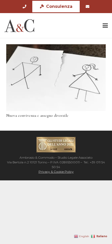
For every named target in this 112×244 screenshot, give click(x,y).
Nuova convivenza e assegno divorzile (37, 115)
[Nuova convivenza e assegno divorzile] (56, 77)
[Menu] (105, 25)
